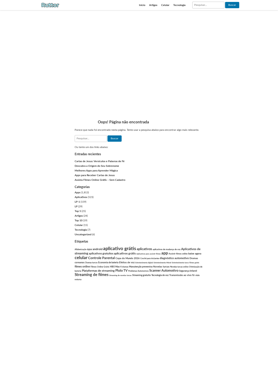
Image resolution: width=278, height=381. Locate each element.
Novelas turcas (161, 267)
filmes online (82, 266)
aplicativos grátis (125, 253)
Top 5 (78, 211)
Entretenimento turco (180, 263)
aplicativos (144, 249)
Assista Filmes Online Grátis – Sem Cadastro (100, 180)
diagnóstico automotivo (174, 258)
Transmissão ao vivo (180, 275)
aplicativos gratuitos (101, 253)
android (97, 249)
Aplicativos (81, 197)
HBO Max (115, 267)
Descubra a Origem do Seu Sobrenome (97, 166)
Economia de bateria (108, 263)
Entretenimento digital (144, 263)
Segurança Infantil (188, 271)
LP (76, 206)
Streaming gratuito (141, 275)
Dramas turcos (91, 263)
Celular (165, 5)
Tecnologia (179, 5)
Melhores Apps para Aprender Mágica (96, 170)
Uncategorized (83, 234)
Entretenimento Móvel (162, 263)
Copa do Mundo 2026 (128, 258)
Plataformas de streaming (98, 270)
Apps (77, 192)
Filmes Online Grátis (100, 267)
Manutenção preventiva (141, 267)
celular (81, 258)
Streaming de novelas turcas (120, 275)
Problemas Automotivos (138, 271)
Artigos (153, 5)
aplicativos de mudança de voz (167, 249)
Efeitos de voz (127, 262)
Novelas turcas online (179, 267)
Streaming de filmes (92, 275)
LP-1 (77, 202)
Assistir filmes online (178, 254)
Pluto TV (121, 270)
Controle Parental (101, 258)
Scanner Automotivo (163, 270)
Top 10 (78, 220)
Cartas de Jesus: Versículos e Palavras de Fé (100, 161)
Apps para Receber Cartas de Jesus (95, 175)
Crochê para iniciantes (149, 258)
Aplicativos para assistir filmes (148, 254)
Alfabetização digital (83, 249)
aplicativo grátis (119, 248)
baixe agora (194, 253)
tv (193, 275)
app (164, 253)
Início (142, 5)
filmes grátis (194, 263)
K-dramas (124, 267)
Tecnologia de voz (160, 275)
